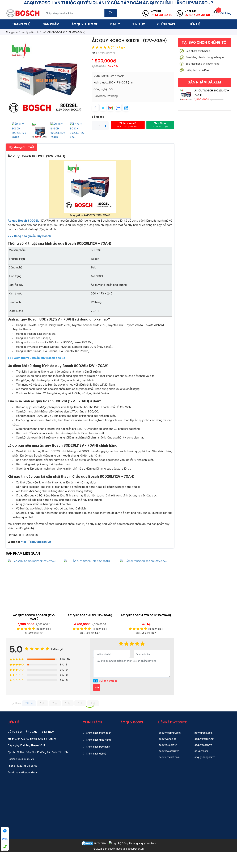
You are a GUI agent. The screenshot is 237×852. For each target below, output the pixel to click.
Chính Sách (166, 24)
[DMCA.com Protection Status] (94, 842)
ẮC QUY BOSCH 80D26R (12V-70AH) (34, 617)
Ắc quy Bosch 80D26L (24, 220)
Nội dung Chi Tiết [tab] (21, 147)
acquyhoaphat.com (170, 732)
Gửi (97, 687)
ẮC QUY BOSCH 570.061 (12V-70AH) (146, 615)
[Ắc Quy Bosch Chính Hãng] (23, 12)
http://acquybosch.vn (36, 541)
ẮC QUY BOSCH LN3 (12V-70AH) (90, 615)
